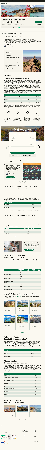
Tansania (35, 431)
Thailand (35, 436)
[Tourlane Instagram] (3, 432)
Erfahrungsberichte (25, 431)
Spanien (9, 33)
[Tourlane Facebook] (1, 432)
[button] (4, 3)
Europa (6, 33)
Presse (23, 432)
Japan (35, 437)
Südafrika (35, 430)
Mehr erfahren (23, 332)
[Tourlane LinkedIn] (5, 432)
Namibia (35, 432)
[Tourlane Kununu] (6, 432)
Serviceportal (24, 435)
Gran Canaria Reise (18, 296)
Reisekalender (36, 441)
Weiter (22, 152)
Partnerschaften (24, 430)
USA (34, 435)
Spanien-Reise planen (10, 177)
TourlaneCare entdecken (29, 249)
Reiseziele (3, 33)
